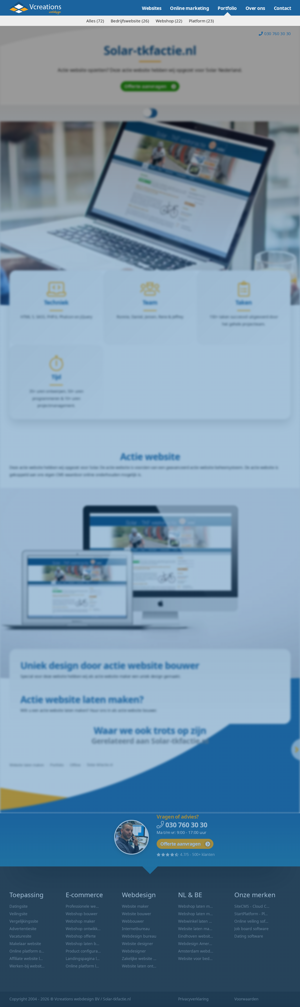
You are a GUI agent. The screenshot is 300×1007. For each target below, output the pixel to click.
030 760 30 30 (277, 33)
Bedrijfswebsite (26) (130, 21)
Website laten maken (38, 7)
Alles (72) (95, 21)
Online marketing (189, 8)
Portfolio (227, 8)
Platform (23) (201, 21)
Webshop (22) (169, 21)
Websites (151, 8)
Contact (282, 8)
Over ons (255, 8)
